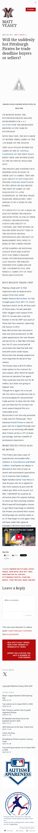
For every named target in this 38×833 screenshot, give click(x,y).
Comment (28, 615)
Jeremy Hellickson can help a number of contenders (19, 655)
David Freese (17, 422)
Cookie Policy (14, 824)
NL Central (20, 574)
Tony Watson (19, 462)
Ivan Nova (27, 479)
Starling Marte (19, 182)
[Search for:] (35, 2)
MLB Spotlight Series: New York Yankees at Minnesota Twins (18, 644)
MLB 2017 (23, 572)
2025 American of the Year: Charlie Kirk (17, 727)
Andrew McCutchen (18, 298)
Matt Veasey (19, 35)
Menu (31, 9)
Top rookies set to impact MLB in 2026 (17, 704)
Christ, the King (8, 733)
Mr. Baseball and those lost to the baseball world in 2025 (15, 719)
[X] (4, 674)
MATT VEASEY (9, 23)
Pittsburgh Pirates (11, 577)
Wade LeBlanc (29, 580)
